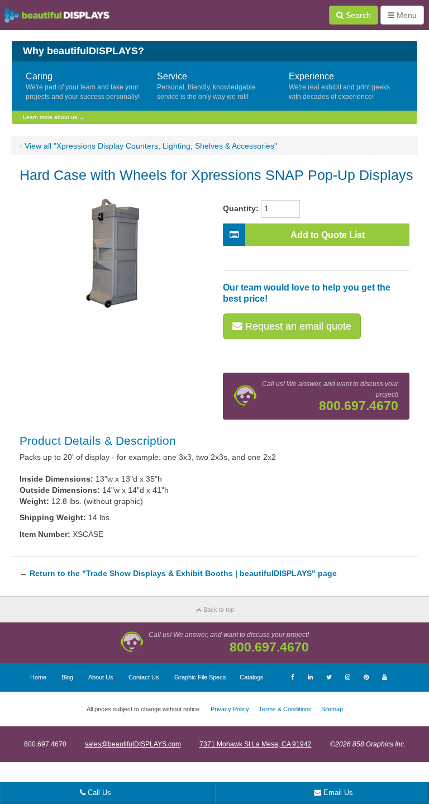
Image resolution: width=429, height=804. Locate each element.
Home (38, 677)
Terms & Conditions (285, 709)
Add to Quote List (327, 235)
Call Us (98, 792)
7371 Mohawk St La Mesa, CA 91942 (255, 744)
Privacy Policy (230, 709)
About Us (100, 677)
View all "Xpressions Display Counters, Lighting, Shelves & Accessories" (151, 145)
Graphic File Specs (200, 677)
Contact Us (143, 677)
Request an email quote (296, 326)
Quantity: (241, 208)
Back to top (218, 609)
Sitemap (332, 709)
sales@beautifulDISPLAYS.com (133, 744)
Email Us (337, 792)
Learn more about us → (53, 117)
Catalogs (252, 677)
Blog (67, 677)
